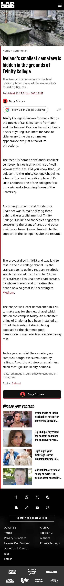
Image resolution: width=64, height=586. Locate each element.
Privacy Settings (50, 543)
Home (6, 50)
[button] (59, 110)
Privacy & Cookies (15, 538)
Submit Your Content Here (32, 518)
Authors (45, 538)
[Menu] (59, 5)
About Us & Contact (16, 548)
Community (20, 50)
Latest (8, 559)
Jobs (7, 553)
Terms (8, 533)
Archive (44, 527)
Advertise (10, 527)
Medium (8, 292)
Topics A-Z (46, 533)
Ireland (16, 383)
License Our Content (17, 543)
